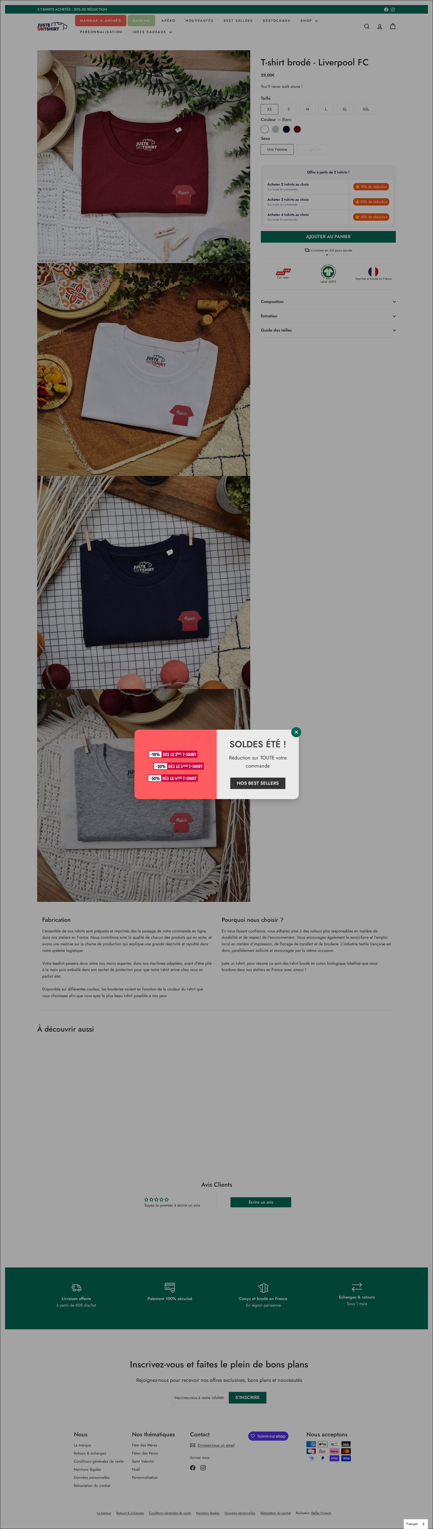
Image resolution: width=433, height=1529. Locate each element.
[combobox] (416, 1524)
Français (412, 1523)
